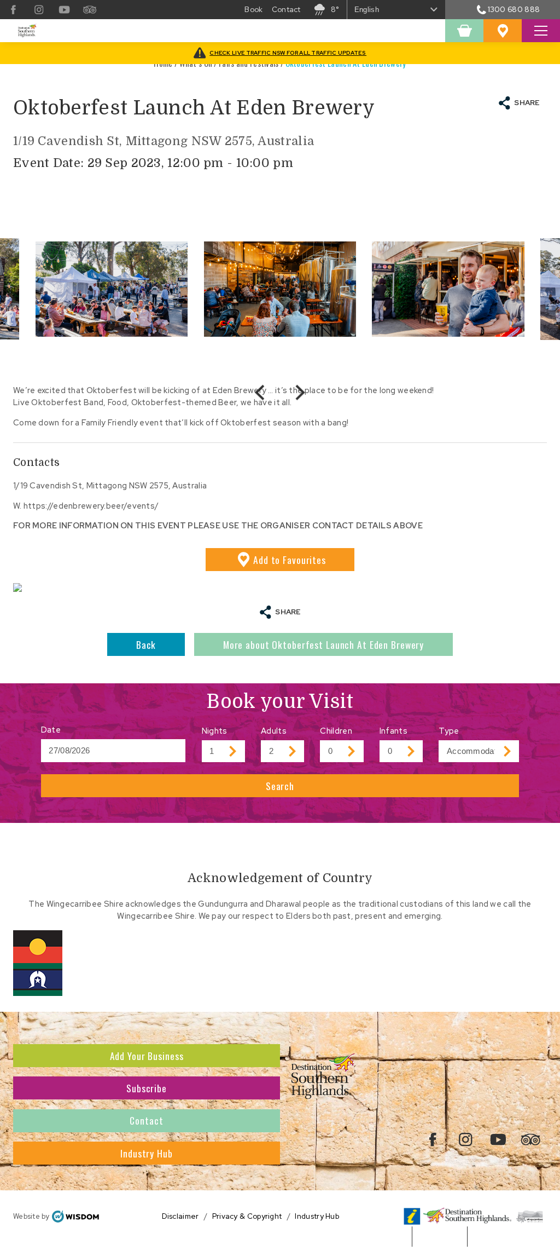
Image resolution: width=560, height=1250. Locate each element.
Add (289, 559)
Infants (393, 730)
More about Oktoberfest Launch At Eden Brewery (323, 644)
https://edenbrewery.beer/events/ (91, 505)
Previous (261, 393)
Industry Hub (146, 1153)
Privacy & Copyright (247, 1216)
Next (299, 392)
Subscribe (146, 1088)
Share (526, 102)
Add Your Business (147, 1056)
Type (449, 730)
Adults (274, 730)
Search (280, 786)
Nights (215, 730)
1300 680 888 (514, 9)
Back (146, 644)
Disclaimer (180, 1216)
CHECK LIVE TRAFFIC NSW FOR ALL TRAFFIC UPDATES (287, 52)
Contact (146, 1120)
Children (336, 730)
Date (51, 729)
